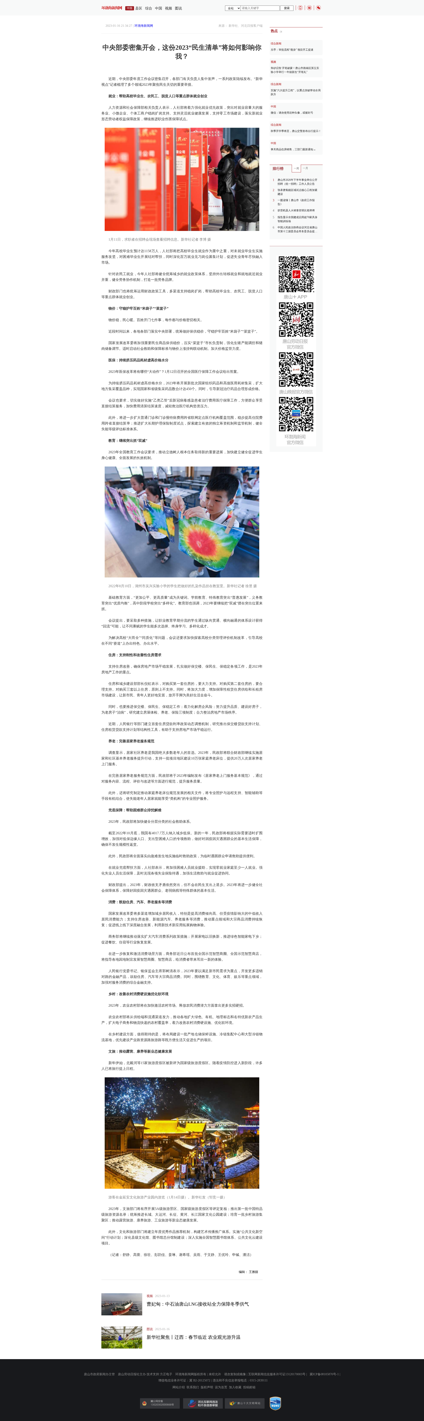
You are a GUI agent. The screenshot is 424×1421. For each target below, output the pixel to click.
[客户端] (300, 7)
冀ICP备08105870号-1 (324, 1374)
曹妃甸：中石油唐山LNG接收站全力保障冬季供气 (198, 1304)
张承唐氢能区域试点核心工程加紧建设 (297, 192)
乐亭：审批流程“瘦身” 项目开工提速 (292, 49)
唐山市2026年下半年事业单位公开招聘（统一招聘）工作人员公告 (297, 181)
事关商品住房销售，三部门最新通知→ (293, 149)
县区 (138, 8)
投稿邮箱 (249, 1387)
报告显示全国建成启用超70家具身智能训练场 (297, 219)
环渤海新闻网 (143, 25)
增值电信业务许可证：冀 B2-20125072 (184, 1380)
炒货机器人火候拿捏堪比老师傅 (296, 210)
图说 (178, 8)
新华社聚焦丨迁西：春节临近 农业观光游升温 (193, 1337)
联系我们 (193, 1387)
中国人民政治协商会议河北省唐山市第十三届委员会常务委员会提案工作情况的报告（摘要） (297, 229)
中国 (158, 8)
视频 (168, 8)
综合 (148, 8)
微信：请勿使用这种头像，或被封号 (292, 112)
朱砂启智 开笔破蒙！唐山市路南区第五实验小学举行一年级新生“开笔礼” (295, 70)
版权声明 (207, 1387)
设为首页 (221, 1387)
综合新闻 (276, 43)
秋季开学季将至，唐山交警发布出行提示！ (296, 131)
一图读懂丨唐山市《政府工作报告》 (296, 202)
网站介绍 (178, 1387)
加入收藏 (235, 1387)
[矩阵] (309, 7)
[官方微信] (318, 7)
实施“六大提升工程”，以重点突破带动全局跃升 (296, 92)
